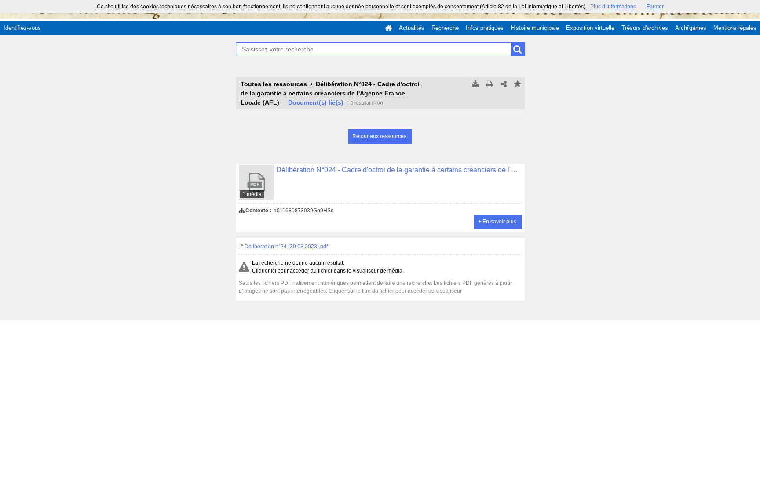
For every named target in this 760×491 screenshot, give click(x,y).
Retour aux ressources (379, 136)
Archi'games (690, 28)
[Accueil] (388, 28)
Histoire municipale (535, 28)
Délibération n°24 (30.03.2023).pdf (285, 247)
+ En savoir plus (497, 221)
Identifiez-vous (22, 28)
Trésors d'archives (644, 28)
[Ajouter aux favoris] (518, 84)
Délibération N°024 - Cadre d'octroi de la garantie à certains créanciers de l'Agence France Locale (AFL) (330, 93)
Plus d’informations (613, 7)
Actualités (411, 28)
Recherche (445, 28)
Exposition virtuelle (590, 28)
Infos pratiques (485, 28)
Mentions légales (734, 28)
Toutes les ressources (274, 83)
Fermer (655, 7)
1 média (252, 194)
